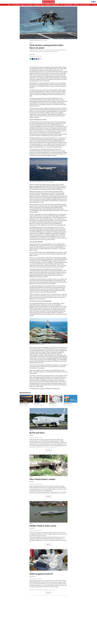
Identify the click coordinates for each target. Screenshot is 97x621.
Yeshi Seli (31, 435)
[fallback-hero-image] (26, 398)
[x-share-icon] (32, 59)
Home (9, 4)
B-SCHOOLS (76, 4)
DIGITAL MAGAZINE (85, 4)
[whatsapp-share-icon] (30, 59)
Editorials (23, 4)
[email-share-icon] (38, 59)
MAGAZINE (47, 4)
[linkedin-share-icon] (36, 59)
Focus (42, 4)
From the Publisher (15, 4)
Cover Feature (29, 4)
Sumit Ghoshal (32, 576)
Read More (48, 449)
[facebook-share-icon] (34, 59)
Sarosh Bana (32, 54)
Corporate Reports (55, 4)
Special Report (37, 4)
